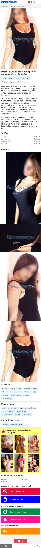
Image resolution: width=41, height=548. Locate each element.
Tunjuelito (24, 479)
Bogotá (3, 479)
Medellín (4, 481)
